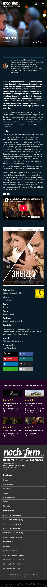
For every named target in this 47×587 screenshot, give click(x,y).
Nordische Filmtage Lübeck (13, 555)
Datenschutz (28, 577)
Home (5, 480)
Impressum (18, 577)
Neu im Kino (8, 484)
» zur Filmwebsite (9, 348)
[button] (10, 354)
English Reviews (9, 497)
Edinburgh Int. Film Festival (13, 564)
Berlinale (6, 546)
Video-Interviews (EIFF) (11, 528)
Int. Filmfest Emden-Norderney (15, 559)
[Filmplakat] (23, 258)
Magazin (6, 506)
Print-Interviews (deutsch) (13, 533)
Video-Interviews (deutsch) (13, 515)
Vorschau (6, 489)
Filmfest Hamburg (10, 551)
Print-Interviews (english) (12, 537)
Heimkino (6, 502)
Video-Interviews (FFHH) (12, 524)
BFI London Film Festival (12, 568)
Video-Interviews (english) (13, 520)
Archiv (5, 493)
